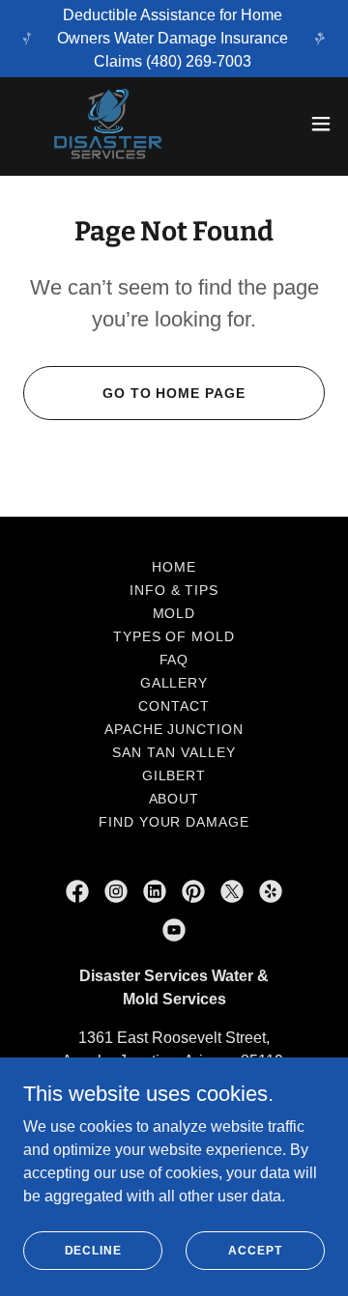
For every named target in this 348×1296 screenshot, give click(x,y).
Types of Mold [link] (174, 636)
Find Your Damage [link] (174, 822)
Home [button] (174, 567)
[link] (108, 123)
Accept (254, 1249)
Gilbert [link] (174, 775)
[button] (321, 123)
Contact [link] (174, 706)
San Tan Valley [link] (174, 752)
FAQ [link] (174, 659)
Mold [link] (174, 613)
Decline (93, 1249)
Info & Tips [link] (174, 590)
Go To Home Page (174, 393)
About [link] (174, 798)
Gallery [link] (174, 682)
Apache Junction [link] (174, 729)
